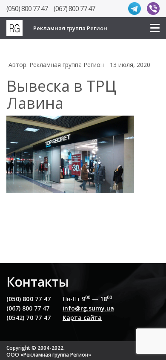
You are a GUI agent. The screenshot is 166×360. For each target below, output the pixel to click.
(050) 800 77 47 (27, 8)
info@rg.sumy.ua (88, 308)
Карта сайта (82, 318)
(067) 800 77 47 (74, 8)
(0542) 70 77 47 (28, 318)
